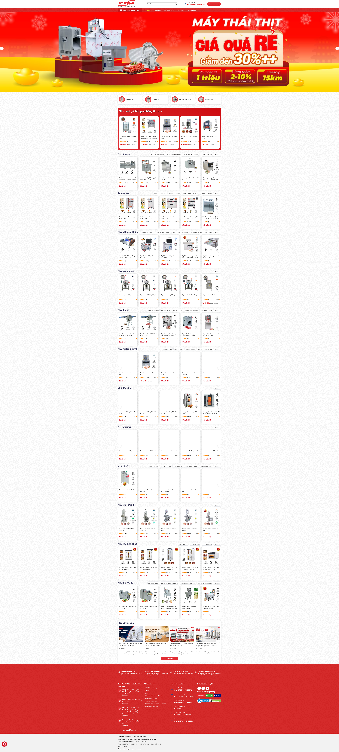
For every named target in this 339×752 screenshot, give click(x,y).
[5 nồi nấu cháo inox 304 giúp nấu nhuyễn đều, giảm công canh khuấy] (131, 634)
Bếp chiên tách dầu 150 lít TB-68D (190, 490)
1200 (134, 260)
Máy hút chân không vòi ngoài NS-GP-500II (148, 256)
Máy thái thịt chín (165, 310)
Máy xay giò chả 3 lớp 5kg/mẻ (190, 295)
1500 (197, 377)
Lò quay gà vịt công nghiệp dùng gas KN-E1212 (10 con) (190, 412)
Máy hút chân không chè (148, 232)
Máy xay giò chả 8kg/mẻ (209, 295)
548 (196, 141)
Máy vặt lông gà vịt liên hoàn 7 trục (211, 373)
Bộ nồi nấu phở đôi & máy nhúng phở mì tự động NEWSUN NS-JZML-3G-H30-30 (148, 179)
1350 (217, 377)
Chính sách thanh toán (151, 706)
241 (155, 141)
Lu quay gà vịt (125, 388)
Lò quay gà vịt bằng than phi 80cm (210, 137)
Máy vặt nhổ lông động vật (205, 349)
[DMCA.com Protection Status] (215, 700)
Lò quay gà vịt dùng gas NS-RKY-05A (127, 412)
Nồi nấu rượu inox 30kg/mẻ (168, 450)
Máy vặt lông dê (178, 349)
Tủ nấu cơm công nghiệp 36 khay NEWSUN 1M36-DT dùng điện (169, 218)
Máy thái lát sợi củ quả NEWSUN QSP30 (167, 607)
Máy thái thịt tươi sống (153, 310)
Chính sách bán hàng (151, 698)
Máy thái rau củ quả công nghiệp (169, 583)
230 (155, 377)
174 (218, 416)
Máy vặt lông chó (167, 349)
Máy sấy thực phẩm (128, 544)
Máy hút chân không (128, 232)
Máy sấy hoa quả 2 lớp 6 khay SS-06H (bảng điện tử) (148, 568)
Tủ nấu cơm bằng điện (160, 193)
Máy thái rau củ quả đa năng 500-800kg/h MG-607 (148, 607)
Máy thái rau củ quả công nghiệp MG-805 (126, 607)
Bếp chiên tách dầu (153, 466)
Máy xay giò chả (126, 271)
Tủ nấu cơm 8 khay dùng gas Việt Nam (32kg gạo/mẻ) (211, 217)
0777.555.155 (189, 702)
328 (218, 572)
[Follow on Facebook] (199, 688)
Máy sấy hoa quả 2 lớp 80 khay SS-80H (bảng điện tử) (127, 568)
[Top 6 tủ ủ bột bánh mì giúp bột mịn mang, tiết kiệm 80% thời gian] (182, 634)
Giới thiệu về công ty (151, 688)
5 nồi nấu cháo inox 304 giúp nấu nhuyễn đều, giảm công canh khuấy (130, 644)
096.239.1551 (189, 715)
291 (176, 572)
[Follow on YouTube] (207, 688)
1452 (197, 221)
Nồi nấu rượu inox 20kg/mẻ (147, 450)
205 (155, 455)
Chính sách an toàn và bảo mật (154, 695)
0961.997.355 (178, 690)
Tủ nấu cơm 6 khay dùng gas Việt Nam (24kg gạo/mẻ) (190, 217)
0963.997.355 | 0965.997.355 (196, 4)
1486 (217, 221)
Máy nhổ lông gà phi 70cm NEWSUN (126, 373)
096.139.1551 (178, 715)
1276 (134, 221)
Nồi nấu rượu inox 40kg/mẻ (189, 450)
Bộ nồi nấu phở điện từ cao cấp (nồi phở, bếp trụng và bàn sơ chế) (211, 179)
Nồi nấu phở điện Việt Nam (174, 154)
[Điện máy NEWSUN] (126, 4)
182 (176, 533)
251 (134, 611)
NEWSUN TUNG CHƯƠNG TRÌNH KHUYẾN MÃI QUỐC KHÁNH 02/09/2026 (155, 645)
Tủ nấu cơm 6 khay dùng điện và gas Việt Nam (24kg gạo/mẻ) (128, 217)
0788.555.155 (189, 696)
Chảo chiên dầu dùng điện (191, 466)
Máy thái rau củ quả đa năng (188, 583)
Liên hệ (147, 693)
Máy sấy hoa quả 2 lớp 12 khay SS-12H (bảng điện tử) (211, 568)
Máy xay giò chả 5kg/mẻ (167, 295)
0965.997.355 (178, 702)
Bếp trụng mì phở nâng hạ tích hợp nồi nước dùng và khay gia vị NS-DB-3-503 (169, 179)
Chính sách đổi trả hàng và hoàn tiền (155, 703)
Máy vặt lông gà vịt (127, 349)
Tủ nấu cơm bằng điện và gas (190, 193)
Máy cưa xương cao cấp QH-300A (169, 529)
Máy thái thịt (124, 310)
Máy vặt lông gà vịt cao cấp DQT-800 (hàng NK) (168, 373)
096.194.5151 (178, 709)
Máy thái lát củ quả (153, 583)
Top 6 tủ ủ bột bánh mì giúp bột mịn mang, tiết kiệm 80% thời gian (181, 644)
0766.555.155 (189, 690)
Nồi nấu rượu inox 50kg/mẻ (210, 450)
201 (218, 533)
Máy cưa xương (126, 505)
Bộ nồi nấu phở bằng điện (157, 154)
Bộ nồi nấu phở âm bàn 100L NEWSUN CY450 (190, 178)
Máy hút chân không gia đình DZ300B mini (148, 137)
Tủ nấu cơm (124, 193)
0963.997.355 (178, 696)
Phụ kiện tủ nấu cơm (206, 193)
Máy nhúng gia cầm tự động (147, 372)
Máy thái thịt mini (177, 310)
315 (134, 533)
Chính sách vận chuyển (152, 709)
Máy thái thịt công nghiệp (191, 310)
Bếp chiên (123, 466)
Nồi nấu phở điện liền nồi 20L (189, 136)
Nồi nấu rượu (124, 427)
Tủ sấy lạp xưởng (207, 544)
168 (197, 533)
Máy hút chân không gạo (163, 232)
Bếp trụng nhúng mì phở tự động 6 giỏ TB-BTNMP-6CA (126, 178)
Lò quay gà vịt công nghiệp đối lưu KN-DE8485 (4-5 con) (148, 412)
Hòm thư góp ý (181, 10)
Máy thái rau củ (125, 583)
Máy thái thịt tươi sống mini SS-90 (127, 137)
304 (197, 455)
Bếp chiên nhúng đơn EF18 (147, 489)
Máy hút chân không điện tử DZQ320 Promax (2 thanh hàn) (211, 256)
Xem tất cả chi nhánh (129, 730)
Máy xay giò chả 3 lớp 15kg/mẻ (127, 295)
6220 (175, 141)
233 (134, 416)
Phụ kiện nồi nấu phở (206, 154)
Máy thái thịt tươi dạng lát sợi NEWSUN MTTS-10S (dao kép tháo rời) (169, 335)
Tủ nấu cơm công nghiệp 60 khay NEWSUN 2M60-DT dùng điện (148, 218)
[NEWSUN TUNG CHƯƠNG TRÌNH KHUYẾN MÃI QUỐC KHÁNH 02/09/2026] (157, 634)
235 (176, 455)
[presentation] (2, 48)
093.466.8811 (189, 721)
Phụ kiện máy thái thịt (206, 310)
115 (134, 377)
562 (218, 182)
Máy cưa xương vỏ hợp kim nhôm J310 (126, 529)
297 (218, 455)
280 (155, 572)
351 (134, 572)
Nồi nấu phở (124, 154)
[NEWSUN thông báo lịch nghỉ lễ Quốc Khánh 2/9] (208, 634)
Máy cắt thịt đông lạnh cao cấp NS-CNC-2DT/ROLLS (148, 334)
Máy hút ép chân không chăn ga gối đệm (201, 232)
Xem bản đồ (125, 695)
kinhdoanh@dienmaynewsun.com (131, 749)
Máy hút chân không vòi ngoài (180, 232)
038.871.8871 (178, 721)
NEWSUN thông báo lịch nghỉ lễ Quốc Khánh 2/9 (207, 644)
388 (217, 141)
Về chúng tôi (157, 10)
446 (197, 572)
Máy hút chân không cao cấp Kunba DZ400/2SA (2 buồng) (127, 256)
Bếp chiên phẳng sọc (206, 466)
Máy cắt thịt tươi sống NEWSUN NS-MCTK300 (125, 334)
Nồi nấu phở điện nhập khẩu (191, 154)
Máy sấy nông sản (195, 544)
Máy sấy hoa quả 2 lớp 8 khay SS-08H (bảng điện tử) (169, 568)
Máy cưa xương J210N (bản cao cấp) (210, 529)
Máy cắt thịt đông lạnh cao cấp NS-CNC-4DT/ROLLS (211, 334)
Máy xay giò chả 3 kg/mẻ (168, 136)
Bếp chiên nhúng (177, 466)
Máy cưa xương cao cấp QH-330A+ (190, 529)
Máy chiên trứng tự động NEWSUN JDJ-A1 (209, 490)
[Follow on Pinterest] (203, 688)
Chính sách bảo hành (151, 701)
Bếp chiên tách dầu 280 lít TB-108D (169, 490)
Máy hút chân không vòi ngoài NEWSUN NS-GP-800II (190, 256)
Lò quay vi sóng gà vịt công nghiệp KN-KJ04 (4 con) (168, 412)
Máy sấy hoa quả (183, 544)
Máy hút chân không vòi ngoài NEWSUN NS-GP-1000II (169, 256)
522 (134, 455)
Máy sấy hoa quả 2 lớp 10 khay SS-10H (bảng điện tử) (190, 568)
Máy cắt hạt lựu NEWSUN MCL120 (210, 607)
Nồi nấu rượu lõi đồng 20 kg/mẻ (128, 450)
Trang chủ (148, 10)
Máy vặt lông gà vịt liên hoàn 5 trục (190, 373)
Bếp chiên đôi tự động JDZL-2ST (127, 490)
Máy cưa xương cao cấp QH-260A (148, 529)
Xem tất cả (217, 154)
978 (135, 141)
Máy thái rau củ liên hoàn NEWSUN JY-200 (189, 607)
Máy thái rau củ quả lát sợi (205, 583)
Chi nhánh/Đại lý (169, 10)
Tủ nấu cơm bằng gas (174, 193)
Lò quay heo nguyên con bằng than (211, 412)
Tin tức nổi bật (192, 10)
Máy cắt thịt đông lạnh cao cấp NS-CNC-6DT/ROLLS (190, 334)
